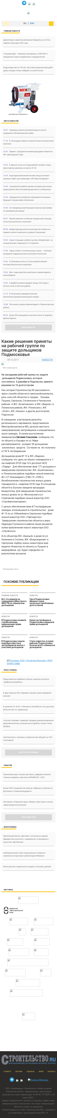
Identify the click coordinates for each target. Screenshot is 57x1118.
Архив (41, 1071)
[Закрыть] (51, 23)
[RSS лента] (34, 4)
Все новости (28, 327)
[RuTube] (29, 4)
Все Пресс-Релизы (28, 752)
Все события (29, 817)
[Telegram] (24, 4)
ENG (32, 23)
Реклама (18, 1071)
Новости (47, 359)
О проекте (7, 1071)
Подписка (30, 1071)
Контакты (51, 1071)
